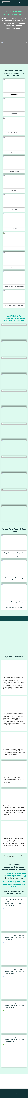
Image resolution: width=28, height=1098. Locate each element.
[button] (25, 3)
